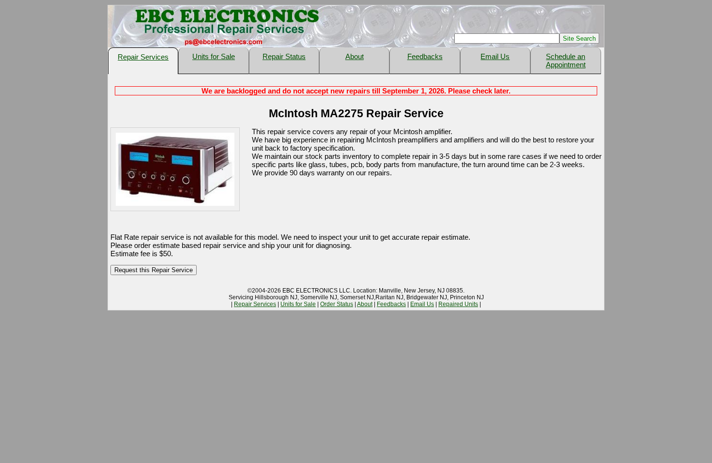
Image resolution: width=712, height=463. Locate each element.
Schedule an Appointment (566, 60)
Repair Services (143, 57)
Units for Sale (213, 56)
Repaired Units (458, 304)
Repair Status (284, 56)
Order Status (336, 304)
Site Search (579, 38)
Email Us (495, 56)
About (354, 56)
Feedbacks (425, 56)
